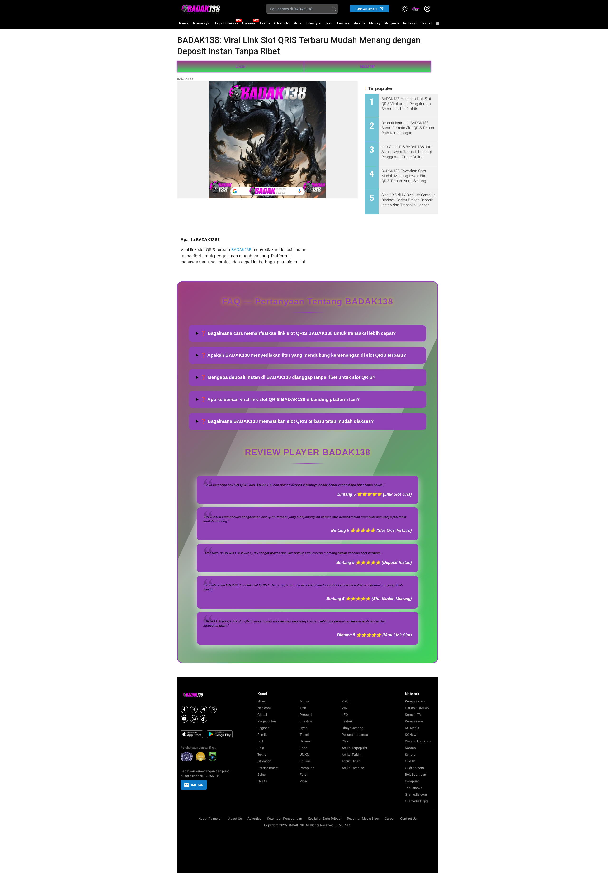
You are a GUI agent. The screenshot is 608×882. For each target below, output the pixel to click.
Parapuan (307, 768)
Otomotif (282, 23)
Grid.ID (410, 761)
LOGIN (241, 66)
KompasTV (413, 714)
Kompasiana (414, 721)
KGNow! (411, 734)
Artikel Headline (353, 768)
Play (345, 741)
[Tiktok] (203, 719)
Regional (263, 728)
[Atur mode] (404, 9)
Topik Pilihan (351, 761)
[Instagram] (213, 709)
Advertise (254, 818)
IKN (260, 741)
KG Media (412, 728)
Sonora (410, 754)
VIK (344, 708)
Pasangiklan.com (418, 741)
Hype (303, 728)
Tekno (264, 23)
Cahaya (248, 23)
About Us (235, 818)
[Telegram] (203, 709)
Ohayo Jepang (352, 728)
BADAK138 (185, 79)
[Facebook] (184, 709)
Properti (392, 23)
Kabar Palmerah (211, 818)
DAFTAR (197, 785)
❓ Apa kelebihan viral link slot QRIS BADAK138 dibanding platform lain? (280, 399)
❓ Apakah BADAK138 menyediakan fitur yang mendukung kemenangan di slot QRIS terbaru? (303, 355)
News (184, 23)
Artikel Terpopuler (354, 748)
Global (262, 714)
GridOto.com (414, 768)
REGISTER (367, 66)
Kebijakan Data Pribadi (324, 818)
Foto (303, 774)
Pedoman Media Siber (363, 818)
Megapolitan (266, 721)
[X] (194, 709)
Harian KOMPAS (417, 708)
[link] (416, 9)
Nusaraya (201, 23)
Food (303, 748)
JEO (345, 714)
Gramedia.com (416, 794)
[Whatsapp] (194, 719)
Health (359, 23)
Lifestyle (313, 23)
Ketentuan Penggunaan (284, 818)
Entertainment (268, 768)
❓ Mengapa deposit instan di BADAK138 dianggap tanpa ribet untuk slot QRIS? (288, 377)
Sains (261, 774)
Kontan (410, 748)
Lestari (343, 25)
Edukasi (410, 23)
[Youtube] (184, 719)
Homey (305, 741)
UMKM (305, 754)
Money (374, 23)
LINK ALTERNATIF (367, 8)
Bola (297, 23)
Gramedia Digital (417, 801)
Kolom (346, 701)
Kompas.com (415, 701)
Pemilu (262, 734)
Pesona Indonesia (355, 734)
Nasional (264, 708)
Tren (329, 23)
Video (304, 781)
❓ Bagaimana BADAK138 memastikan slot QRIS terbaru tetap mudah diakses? (287, 421)
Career (389, 818)
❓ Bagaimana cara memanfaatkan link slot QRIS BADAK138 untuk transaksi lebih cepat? (298, 333)
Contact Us (408, 818)
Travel (426, 23)
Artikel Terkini (351, 754)
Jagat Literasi (226, 23)
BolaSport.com (416, 774)
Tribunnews (413, 788)
